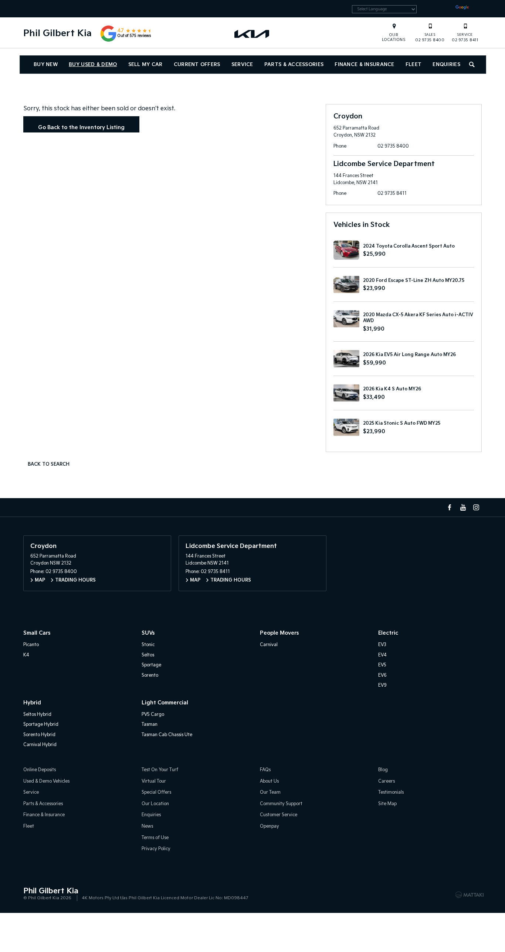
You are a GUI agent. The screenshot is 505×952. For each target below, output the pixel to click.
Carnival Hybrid (40, 745)
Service (242, 65)
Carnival (269, 645)
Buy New (46, 65)
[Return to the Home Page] (30, 894)
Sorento (150, 675)
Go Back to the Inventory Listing (81, 127)
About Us (269, 781)
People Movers (279, 633)
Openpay (269, 826)
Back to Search (49, 464)
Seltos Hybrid (37, 714)
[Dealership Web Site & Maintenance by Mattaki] (469, 895)
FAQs (265, 770)
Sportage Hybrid (40, 724)
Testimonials (391, 792)
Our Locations (394, 37)
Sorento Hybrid (39, 735)
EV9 (382, 685)
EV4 (382, 655)
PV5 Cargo (153, 714)
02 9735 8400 (429, 37)
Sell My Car (145, 65)
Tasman (149, 724)
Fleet (413, 65)
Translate (484, 8)
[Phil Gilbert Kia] (252, 33)
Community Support (281, 804)
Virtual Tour (154, 781)
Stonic (148, 645)
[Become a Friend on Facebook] (449, 507)
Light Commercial (165, 703)
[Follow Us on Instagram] (476, 507)
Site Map (387, 804)
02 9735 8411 (465, 37)
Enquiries (446, 65)
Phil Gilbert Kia (57, 33)
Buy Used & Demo (93, 65)
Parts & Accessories (293, 65)
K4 (26, 655)
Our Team (270, 792)
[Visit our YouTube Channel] (462, 507)
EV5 (382, 665)
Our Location (155, 804)
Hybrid (32, 703)
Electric (388, 633)
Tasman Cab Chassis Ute (167, 735)
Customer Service (278, 815)
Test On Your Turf (160, 770)
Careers (386, 781)
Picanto (31, 645)
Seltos (148, 655)
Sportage (151, 665)
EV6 (382, 675)
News (147, 826)
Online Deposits (39, 770)
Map (40, 580)
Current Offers (197, 65)
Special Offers (156, 792)
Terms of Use (155, 838)
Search (472, 64)
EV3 (382, 645)
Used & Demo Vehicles (46, 781)
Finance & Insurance (364, 65)
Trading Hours (75, 580)
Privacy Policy (156, 849)
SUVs (148, 633)
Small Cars (36, 633)
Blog (383, 770)
